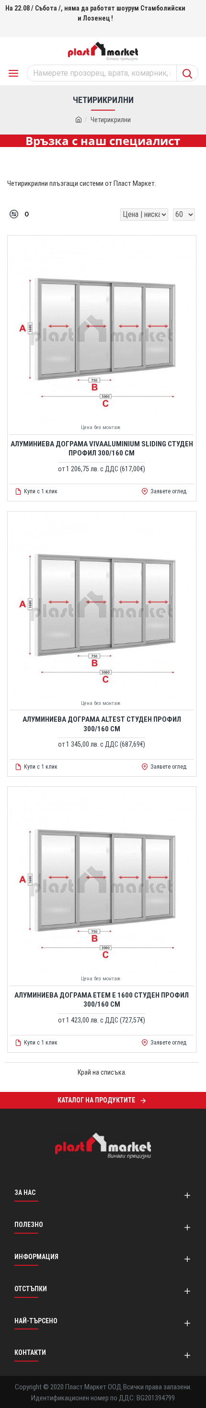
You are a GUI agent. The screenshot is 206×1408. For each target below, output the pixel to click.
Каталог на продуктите (96, 1100)
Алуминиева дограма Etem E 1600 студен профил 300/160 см (101, 1000)
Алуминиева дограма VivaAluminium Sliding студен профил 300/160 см (102, 449)
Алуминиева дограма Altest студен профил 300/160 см (102, 724)
